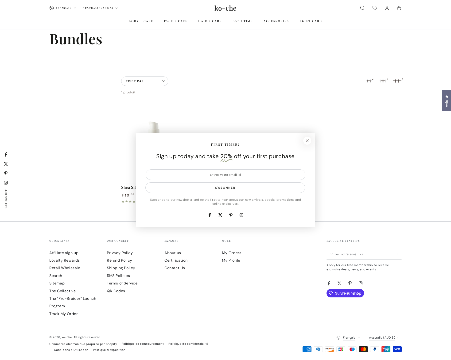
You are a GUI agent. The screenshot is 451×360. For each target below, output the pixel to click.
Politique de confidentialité (188, 344)
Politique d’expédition (109, 350)
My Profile (231, 260)
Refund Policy (119, 260)
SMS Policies (118, 275)
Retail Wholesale (64, 267)
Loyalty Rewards (64, 260)
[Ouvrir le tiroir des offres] (375, 8)
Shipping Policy (121, 267)
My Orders (231, 252)
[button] (362, 8)
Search (55, 275)
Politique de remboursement (143, 344)
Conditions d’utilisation (71, 350)
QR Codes (116, 290)
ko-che (67, 337)
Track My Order (63, 313)
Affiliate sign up (63, 252)
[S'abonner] (399, 254)
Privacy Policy (120, 252)
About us (172, 252)
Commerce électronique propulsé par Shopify (83, 344)
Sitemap (57, 283)
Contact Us (174, 267)
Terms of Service (122, 283)
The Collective (62, 290)
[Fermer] (307, 141)
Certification (176, 260)
